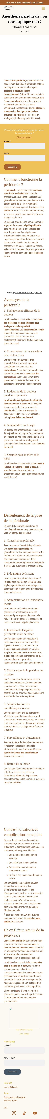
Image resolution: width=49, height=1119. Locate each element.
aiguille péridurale (32, 225)
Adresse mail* (9, 1058)
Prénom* (7, 141)
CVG (5, 1107)
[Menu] (43, 8)
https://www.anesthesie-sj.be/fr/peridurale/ (27, 293)
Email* (6, 153)
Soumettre (12, 167)
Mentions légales (10, 1100)
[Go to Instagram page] (14, 1113)
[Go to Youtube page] (35, 1113)
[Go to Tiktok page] (24, 1113)
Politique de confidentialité (14, 1097)
